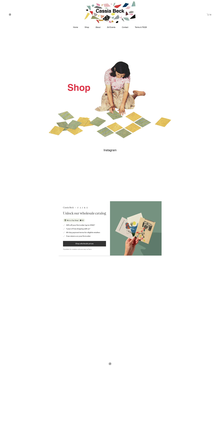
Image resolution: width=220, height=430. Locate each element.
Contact (125, 27)
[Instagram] (10, 14)
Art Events (111, 27)
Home (75, 27)
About (98, 27)
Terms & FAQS (141, 27)
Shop (87, 27)
